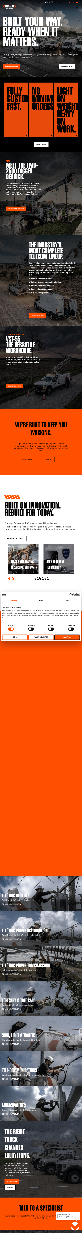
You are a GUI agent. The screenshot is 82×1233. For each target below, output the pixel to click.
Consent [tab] (14, 600)
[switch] (29, 628)
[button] (77, 8)
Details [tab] (41, 600)
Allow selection (41, 637)
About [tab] (68, 600)
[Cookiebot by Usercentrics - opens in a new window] (71, 594)
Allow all (67, 637)
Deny (15, 637)
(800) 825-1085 (42, 1218)
